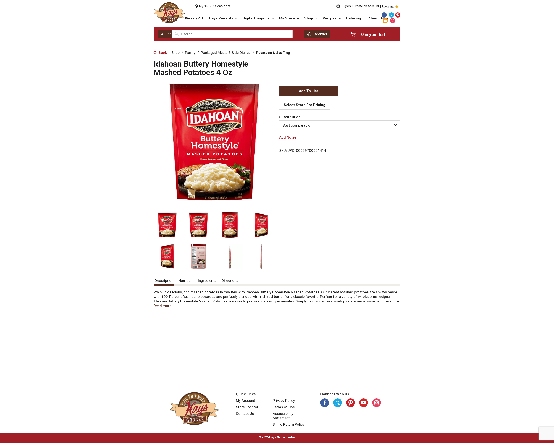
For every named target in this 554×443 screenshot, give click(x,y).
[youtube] (385, 20)
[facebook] (384, 15)
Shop (175, 52)
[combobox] (165, 34)
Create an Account (366, 6)
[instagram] (392, 20)
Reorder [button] (321, 34)
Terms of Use (284, 407)
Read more (162, 306)
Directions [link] (230, 280)
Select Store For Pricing (304, 105)
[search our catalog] (176, 34)
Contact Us (245, 413)
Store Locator (247, 407)
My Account (245, 400)
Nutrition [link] (186, 280)
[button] (167, 224)
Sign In (346, 6)
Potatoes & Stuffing (273, 52)
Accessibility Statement (283, 415)
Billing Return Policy (288, 424)
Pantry (190, 52)
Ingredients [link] (207, 280)
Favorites (388, 6)
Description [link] (164, 280)
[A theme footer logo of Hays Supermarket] (195, 408)
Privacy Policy (284, 400)
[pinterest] (397, 15)
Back (162, 52)
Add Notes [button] (287, 137)
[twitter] (391, 15)
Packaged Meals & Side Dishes (226, 52)
